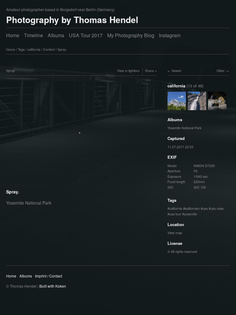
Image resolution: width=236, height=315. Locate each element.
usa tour (175, 213)
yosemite (190, 213)
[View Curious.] (217, 107)
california (33, 49)
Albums (56, 35)
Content (49, 49)
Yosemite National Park (184, 127)
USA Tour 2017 (86, 35)
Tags (21, 49)
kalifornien (192, 208)
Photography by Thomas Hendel (72, 19)
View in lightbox (128, 70)
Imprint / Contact (48, 275)
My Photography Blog (130, 35)
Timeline (33, 35)
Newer (177, 70)
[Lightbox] (81, 184)
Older (221, 70)
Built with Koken (52, 286)
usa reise (217, 208)
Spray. (62, 49)
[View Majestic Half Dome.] (176, 107)
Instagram (169, 35)
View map (174, 232)
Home (12, 35)
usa (205, 208)
